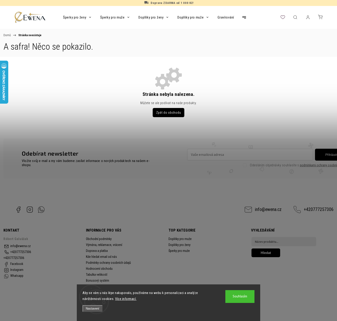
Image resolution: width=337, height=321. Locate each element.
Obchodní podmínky (99, 239)
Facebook (18, 209)
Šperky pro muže (179, 251)
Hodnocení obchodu (99, 268)
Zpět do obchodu (168, 112)
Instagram (29, 209)
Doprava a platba (97, 251)
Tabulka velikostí (96, 274)
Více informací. (126, 299)
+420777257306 (319, 209)
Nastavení (92, 308)
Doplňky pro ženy (179, 245)
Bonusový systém (97, 280)
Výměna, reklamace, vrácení (104, 245)
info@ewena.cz (268, 209)
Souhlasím (240, 296)
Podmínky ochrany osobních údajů (108, 262)
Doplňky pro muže (180, 239)
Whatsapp (41, 209)
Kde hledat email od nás (101, 257)
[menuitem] (77, 17)
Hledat (266, 253)
